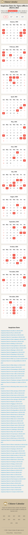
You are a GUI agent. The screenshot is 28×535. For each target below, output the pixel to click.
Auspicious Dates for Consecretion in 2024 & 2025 (13, 337)
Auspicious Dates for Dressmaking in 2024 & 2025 (13, 369)
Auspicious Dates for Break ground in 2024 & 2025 (13, 406)
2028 (19, 516)
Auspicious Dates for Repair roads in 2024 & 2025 (13, 425)
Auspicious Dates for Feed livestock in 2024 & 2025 (13, 479)
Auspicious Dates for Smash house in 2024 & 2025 (13, 412)
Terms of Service (18, 532)
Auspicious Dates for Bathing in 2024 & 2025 (11, 343)
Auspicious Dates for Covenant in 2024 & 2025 (12, 491)
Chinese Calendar (15, 12)
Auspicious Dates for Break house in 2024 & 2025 (13, 414)
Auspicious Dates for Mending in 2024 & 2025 (12, 416)
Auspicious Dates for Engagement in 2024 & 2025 (13, 352)
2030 (4, 519)
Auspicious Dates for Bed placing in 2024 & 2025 (12, 356)
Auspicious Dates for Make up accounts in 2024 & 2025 (14, 358)
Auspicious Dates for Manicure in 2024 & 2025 (12, 476)
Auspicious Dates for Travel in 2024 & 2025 (11, 472)
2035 (11, 523)
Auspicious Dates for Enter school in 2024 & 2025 (13, 468)
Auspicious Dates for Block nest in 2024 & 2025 (12, 423)
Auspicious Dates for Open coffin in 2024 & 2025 (12, 373)
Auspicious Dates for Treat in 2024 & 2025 (11, 487)
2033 (19, 519)
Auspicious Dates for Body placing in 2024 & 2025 (13, 390)
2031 (9, 519)
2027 (14, 516)
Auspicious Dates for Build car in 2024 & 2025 (12, 457)
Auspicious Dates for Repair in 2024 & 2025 (11, 401)
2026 (9, 516)
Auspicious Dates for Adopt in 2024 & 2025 (11, 367)
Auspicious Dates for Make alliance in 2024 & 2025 (13, 365)
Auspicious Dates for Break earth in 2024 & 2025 (12, 375)
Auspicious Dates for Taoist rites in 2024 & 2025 (12, 341)
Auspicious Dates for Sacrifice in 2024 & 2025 (12, 330)
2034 (24, 519)
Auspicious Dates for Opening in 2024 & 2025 (12, 448)
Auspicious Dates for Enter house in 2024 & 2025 (12, 395)
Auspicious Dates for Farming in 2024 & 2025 (12, 461)
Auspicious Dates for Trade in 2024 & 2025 (11, 489)
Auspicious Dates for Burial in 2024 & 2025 (11, 378)
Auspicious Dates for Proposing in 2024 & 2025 (12, 354)
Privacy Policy (10, 532)
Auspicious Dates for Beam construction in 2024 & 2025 (14, 444)
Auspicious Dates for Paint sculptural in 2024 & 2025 (13, 339)
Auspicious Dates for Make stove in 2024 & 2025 (12, 418)
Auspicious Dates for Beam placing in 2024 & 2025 (13, 408)
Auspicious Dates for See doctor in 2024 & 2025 (12, 485)
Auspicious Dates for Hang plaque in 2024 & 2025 (13, 451)
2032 (14, 519)
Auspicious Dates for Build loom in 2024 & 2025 (12, 459)
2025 (4, 516)
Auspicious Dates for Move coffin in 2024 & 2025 (13, 393)
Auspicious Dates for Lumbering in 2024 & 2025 (12, 429)
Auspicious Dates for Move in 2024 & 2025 (11, 474)
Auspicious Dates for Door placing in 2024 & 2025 (13, 399)
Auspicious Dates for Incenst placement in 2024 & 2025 (14, 397)
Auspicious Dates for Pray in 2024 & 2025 (11, 332)
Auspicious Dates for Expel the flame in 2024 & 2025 (13, 348)
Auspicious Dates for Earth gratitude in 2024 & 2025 (13, 345)
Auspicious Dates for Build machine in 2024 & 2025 (13, 455)
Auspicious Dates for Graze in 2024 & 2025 (11, 466)
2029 (24, 516)
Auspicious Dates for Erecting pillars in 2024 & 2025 (13, 410)
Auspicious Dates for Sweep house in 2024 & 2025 (13, 433)
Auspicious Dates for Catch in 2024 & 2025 (11, 481)
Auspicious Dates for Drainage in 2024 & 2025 (12, 436)
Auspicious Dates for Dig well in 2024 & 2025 (12, 431)
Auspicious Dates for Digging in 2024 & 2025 (12, 403)
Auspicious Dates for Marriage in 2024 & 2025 (12, 350)
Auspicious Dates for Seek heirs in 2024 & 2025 (12, 335)
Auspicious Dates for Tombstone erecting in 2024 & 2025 (14, 380)
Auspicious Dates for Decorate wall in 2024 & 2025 (13, 446)
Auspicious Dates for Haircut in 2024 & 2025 (11, 470)
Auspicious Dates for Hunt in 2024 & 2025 (11, 483)
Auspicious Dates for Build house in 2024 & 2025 (12, 438)
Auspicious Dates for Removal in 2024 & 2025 (12, 421)
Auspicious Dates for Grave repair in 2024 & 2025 (13, 371)
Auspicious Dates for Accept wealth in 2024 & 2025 (13, 453)
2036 (16, 523)
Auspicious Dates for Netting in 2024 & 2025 (11, 464)
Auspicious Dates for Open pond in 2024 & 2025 (12, 427)
